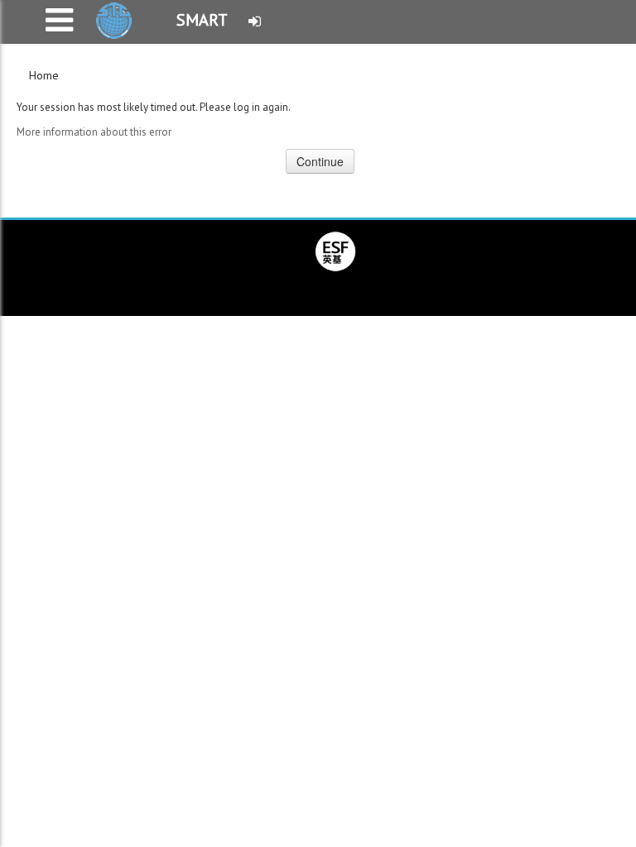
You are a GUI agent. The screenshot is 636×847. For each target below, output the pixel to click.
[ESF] (335, 250)
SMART (202, 20)
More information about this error (94, 132)
